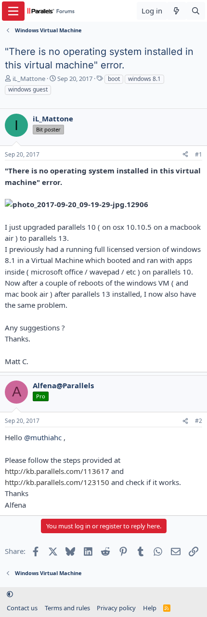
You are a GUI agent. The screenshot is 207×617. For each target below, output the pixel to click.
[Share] (185, 154)
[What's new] (176, 11)
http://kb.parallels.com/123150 (57, 482)
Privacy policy (116, 608)
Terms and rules (67, 608)
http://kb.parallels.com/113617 (57, 471)
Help (149, 608)
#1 (198, 154)
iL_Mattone (29, 78)
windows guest (28, 89)
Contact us (22, 608)
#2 (198, 421)
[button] (10, 594)
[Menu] (13, 11)
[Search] (195, 11)
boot (114, 79)
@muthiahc (43, 437)
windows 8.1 (144, 79)
